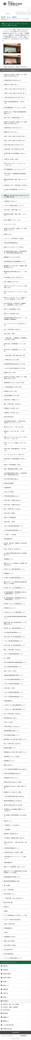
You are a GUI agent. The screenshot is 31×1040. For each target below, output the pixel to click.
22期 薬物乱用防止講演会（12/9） (13, 469)
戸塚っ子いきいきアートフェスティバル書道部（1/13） (15, 286)
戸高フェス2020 (8, 722)
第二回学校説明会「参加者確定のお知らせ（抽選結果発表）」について (15, 592)
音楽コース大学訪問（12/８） (12, 313)
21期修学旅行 (7, 487)
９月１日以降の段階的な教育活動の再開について (15, 617)
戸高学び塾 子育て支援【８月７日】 (14, 149)
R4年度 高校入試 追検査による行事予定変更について (15, 543)
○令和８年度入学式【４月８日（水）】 (14, 97)
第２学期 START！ (9, 949)
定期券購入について (9, 760)
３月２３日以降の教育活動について (13, 692)
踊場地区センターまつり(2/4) (12, 257)
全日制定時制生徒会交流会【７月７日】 (15, 364)
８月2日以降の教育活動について (12, 632)
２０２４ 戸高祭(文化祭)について (13, 958)
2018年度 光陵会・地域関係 (10, 1007)
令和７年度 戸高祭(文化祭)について (14, 117)
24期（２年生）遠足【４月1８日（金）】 (15, 136)
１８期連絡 (7, 829)
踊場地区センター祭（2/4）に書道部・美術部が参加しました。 (15, 266)
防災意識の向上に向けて (10, 718)
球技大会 (6, 906)
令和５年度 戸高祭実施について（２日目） (15, 344)
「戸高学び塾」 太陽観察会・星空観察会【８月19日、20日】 (15, 338)
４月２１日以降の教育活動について (13, 683)
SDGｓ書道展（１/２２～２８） (13, 220)
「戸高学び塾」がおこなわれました (13, 898)
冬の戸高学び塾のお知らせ (11, 479)
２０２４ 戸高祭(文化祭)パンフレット (14, 205)
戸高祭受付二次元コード (10, 201)
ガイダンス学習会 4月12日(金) (12, 919)
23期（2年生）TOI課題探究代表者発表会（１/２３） (15, 174)
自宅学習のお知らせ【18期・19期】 (14, 852)
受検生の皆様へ (7, 973)
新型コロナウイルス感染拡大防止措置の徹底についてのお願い (15, 582)
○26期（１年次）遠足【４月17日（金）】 (15, 93)
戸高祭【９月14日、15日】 (11, 159)
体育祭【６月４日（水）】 (11, 132)
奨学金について (8, 821)
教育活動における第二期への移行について (15, 752)
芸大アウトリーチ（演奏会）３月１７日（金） (15, 443)
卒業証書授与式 (8, 539)
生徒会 (5, 997)
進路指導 (5, 989)
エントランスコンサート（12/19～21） (14, 454)
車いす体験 (7, 885)
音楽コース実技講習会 (10, 517)
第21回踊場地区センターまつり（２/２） (15, 169)
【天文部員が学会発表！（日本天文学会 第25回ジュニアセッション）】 (15, 421)
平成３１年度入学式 (9, 924)
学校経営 (5, 969)
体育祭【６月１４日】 (10, 372)
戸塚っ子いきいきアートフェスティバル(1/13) (15, 292)
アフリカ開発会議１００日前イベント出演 (15, 915)
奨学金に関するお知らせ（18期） (13, 782)
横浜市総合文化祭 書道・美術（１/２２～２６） (15, 180)
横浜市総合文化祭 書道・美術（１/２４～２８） (15, 214)
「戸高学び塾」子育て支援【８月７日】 (15, 355)
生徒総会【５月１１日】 (10, 391)
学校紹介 (5, 966)
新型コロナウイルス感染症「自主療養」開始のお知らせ (15, 564)
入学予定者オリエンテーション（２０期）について (15, 857)
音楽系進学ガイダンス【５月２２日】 (14, 382)
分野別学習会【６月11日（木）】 (13, 80)
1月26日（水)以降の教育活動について (14, 577)
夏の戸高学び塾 (8, 902)
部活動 (5, 981)
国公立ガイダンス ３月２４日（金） (14, 427)
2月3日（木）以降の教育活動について (14, 569)
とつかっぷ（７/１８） (10, 224)
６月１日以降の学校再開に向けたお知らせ (15, 769)
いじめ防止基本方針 (8, 1025)
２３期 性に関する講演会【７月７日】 (15, 368)
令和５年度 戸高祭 (9, 333)
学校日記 (14, 17)
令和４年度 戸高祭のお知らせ (12, 500)
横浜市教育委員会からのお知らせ (13, 800)
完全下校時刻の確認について (12, 735)
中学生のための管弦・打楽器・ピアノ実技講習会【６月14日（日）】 (15, 75)
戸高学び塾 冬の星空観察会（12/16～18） (15, 459)
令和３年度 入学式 (9, 688)
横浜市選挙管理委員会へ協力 (12, 881)
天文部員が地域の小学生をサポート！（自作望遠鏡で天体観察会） (15, 318)
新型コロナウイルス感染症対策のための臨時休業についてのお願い (15, 871)
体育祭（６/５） (8, 234)
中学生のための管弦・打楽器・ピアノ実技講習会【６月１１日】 (15, 377)
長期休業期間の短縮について (12, 730)
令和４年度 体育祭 (9, 513)
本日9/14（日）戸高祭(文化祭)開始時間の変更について (15, 112)
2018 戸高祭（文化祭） (10, 945)
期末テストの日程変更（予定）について (15, 866)
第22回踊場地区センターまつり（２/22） (15, 107)
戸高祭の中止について (10, 608)
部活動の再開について (10, 748)
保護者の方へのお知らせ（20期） (13, 792)
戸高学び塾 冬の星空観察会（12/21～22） (15, 154)
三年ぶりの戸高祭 (9, 491)
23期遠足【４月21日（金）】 (12, 412)
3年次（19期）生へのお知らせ (12, 549)
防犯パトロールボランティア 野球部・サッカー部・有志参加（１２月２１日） (15, 298)
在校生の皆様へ (7, 977)
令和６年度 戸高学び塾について (13, 209)
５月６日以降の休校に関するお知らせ (14, 796)
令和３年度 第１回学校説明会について (15, 636)
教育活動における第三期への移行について (15, 739)
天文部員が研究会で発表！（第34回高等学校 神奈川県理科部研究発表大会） (15, 252)
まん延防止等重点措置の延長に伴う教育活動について (15, 554)
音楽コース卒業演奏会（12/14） (12, 464)
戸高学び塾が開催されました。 (12, 496)
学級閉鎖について (9, 559)
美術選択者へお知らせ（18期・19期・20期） (15, 787)
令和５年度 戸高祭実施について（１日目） (15, 350)
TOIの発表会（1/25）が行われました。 (14, 277)
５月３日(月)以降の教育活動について (14, 679)
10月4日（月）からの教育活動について (14, 603)
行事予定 (5, 993)
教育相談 (5, 1013)
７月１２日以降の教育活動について (13, 641)
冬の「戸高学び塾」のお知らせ (12, 329)
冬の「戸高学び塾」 (9, 889)
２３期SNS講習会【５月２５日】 (13, 387)
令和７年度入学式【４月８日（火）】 (14, 144)
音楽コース (6, 985)
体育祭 (5, 911)
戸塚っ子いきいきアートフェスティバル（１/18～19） (15, 164)
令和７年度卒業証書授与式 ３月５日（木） (14, 102)
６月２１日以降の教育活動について (13, 653)
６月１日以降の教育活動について (13, 666)
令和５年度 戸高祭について (12, 399)
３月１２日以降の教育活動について (13, 696)
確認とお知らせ (8, 765)
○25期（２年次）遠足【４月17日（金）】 (15, 89)
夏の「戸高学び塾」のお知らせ (12, 404)
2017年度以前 (6, 1010)
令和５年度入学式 (9, 417)
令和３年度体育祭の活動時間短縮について (15, 662)
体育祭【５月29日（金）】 (11, 84)
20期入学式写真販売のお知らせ (12, 773)
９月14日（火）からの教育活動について (15, 612)
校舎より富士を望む (9, 941)
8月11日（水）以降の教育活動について (14, 628)
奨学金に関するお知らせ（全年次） (13, 805)
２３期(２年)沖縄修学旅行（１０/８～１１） (15, 190)
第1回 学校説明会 (8, 953)
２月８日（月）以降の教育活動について (15, 705)
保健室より (6, 1017)
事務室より (6, 1021)
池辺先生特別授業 (9, 483)
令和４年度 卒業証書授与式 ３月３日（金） (15, 449)
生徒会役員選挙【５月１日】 (12, 395)
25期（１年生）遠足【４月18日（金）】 (15, 140)
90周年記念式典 (7, 1029)
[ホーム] (15, 3)
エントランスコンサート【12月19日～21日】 (15, 324)
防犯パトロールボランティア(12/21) (14, 247)
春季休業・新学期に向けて (11, 833)
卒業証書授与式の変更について (12, 877)
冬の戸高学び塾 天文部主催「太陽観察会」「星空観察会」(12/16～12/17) (15, 304)
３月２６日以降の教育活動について (13, 526)
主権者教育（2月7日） (10, 936)
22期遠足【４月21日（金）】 (12, 408)
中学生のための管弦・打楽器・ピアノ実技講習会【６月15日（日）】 (15, 122)
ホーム (8, 13)
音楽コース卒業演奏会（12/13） (12, 309)
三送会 (5, 932)
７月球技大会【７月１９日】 (12, 359)
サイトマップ (15, 1038)
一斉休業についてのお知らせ (12, 825)
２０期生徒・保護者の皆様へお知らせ (14, 838)
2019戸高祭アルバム (9, 894)
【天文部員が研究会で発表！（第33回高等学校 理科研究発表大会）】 (15, 473)
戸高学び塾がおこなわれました (12, 726)
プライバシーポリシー (8, 1035)
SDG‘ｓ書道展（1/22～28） (11, 281)
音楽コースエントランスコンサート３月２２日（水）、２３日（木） (15, 437)
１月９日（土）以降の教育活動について (15, 709)
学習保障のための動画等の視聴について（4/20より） (15, 810)
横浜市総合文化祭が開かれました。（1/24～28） (15, 272)
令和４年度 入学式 (9, 521)
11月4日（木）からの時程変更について (14, 587)
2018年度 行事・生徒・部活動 (11, 1004)
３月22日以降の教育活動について (13, 530)
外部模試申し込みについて (11, 777)
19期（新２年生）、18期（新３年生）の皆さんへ (15, 843)
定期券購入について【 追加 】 (12, 756)
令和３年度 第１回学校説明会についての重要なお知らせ (15, 623)
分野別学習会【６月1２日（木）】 (13, 127)
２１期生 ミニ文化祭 (10, 534)
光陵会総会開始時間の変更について (13, 675)
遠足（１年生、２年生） (10, 671)
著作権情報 (23, 1035)
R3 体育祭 (7, 658)
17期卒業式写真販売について (12, 848)
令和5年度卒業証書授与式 (11, 243)
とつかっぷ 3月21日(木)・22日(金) (14, 238)
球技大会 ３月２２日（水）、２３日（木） (14, 432)
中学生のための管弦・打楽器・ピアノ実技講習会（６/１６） (15, 229)
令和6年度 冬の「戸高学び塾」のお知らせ (15, 185)
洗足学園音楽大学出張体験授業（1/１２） (15, 261)
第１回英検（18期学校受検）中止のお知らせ (15, 815)
